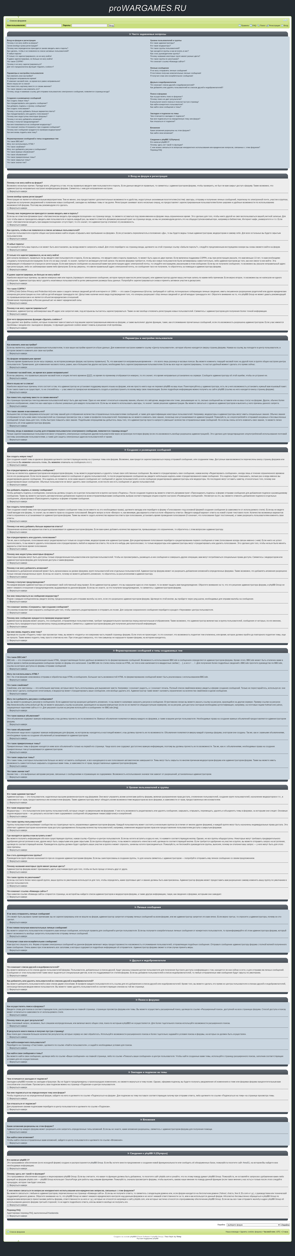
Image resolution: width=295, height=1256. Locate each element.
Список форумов (18, 21)
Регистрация (274, 25)
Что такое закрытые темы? (18, 160)
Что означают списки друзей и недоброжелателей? (172, 85)
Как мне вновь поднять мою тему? (22, 132)
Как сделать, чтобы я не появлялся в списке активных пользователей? (38, 51)
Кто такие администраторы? (162, 43)
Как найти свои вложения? (161, 133)
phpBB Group (96, 1163)
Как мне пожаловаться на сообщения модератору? (29, 124)
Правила (245, 25)
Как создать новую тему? (18, 101)
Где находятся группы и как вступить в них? (169, 51)
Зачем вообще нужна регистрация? (22, 46)
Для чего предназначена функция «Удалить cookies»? (30, 67)
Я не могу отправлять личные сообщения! (168, 70)
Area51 (246, 1163)
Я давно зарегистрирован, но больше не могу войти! (30, 59)
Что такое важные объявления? (20, 152)
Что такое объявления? (17, 155)
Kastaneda (53, 1213)
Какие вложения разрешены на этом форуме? (170, 130)
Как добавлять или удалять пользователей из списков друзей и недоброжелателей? (186, 87)
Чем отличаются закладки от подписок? (167, 116)
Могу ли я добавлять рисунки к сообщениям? (26, 149)
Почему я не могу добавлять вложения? (24, 119)
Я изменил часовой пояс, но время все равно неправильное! (33, 81)
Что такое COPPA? (15, 61)
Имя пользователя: (16, 25)
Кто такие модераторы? (160, 46)
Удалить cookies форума (251, 1232)
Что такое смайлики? (16, 147)
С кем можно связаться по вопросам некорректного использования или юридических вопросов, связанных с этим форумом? (205, 147)
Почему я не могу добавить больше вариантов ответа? (31, 111)
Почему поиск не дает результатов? (166, 99)
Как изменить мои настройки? (20, 76)
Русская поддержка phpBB (147, 1238)
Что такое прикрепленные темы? (21, 157)
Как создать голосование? (18, 108)
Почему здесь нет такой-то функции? (166, 145)
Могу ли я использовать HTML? (20, 144)
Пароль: (67, 25)
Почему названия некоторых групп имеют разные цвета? (175, 56)
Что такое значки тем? (16, 162)
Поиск (262, 25)
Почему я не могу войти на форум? (22, 43)
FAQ (254, 25)
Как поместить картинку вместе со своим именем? (29, 86)
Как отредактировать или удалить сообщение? (27, 103)
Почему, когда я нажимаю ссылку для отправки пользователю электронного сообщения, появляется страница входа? (58, 92)
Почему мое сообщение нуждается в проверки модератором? (34, 130)
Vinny (179, 1237)
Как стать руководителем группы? (165, 54)
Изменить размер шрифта (285, 20)
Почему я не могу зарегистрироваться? (24, 64)
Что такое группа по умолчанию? (164, 59)
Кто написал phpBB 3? (159, 142)
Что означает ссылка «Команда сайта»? (167, 61)
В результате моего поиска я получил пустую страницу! (174, 102)
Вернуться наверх (18, 191)
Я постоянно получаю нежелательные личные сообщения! (175, 73)
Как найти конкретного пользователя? (166, 104)
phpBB (133, 1237)
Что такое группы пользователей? (165, 48)
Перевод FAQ (156, 150)
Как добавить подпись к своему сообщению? (26, 106)
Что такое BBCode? (15, 141)
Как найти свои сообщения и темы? (165, 107)
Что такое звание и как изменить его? (23, 89)
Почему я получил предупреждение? (23, 122)
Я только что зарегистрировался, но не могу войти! (29, 56)
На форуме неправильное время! (21, 78)
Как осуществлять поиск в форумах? (166, 97)
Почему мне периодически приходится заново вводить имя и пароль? (37, 48)
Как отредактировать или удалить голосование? (28, 114)
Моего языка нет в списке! (18, 84)
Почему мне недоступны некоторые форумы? (27, 116)
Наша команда (232, 1232)
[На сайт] (147, 15)
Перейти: (221, 1225)
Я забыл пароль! (14, 54)
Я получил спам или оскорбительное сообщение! (171, 76)
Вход (286, 25)
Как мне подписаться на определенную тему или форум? (175, 119)
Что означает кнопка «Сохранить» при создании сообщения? (33, 127)
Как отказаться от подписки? (162, 121)
